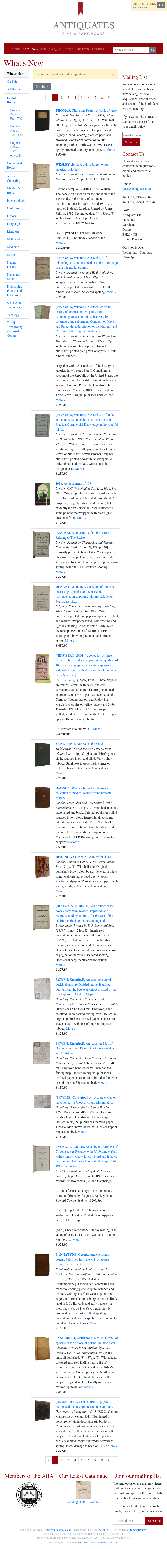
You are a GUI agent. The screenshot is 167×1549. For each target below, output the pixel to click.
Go (153, 50)
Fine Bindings (16, 200)
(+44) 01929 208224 (99, 1530)
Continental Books (14, 165)
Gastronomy (15, 208)
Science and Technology (14, 304)
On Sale (12, 81)
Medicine (13, 247)
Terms (85, 1542)
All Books (13, 89)
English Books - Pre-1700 (16, 114)
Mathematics (15, 239)
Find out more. (139, 7)
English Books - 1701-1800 (17, 130)
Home (16, 49)
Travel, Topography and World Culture (15, 328)
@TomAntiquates (137, 1530)
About (68, 49)
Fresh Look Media (110, 1542)
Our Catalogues (51, 49)
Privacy (77, 1542)
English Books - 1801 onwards (15, 148)
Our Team (82, 49)
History (11, 216)
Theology (13, 314)
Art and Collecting (13, 178)
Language (13, 223)
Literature (13, 231)
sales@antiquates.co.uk (137, 188)
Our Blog (98, 49)
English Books (12, 100)
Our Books (30, 49)
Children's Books (13, 190)
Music (11, 254)
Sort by (41, 86)
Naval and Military (13, 276)
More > (111, 149)
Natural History (11, 264)
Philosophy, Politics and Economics (14, 290)
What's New (15, 73)
